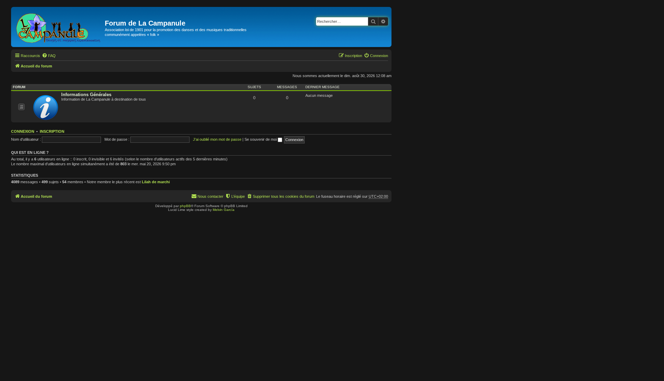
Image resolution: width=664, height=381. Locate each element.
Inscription (52, 131)
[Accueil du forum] (59, 27)
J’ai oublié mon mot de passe (217, 139)
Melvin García (223, 210)
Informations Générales (86, 94)
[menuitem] (49, 56)
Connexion (22, 131)
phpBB (185, 206)
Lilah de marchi (156, 182)
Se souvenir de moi (261, 139)
